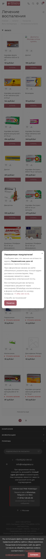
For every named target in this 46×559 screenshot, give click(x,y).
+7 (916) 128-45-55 (21, 294)
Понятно (10, 303)
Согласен (34, 555)
